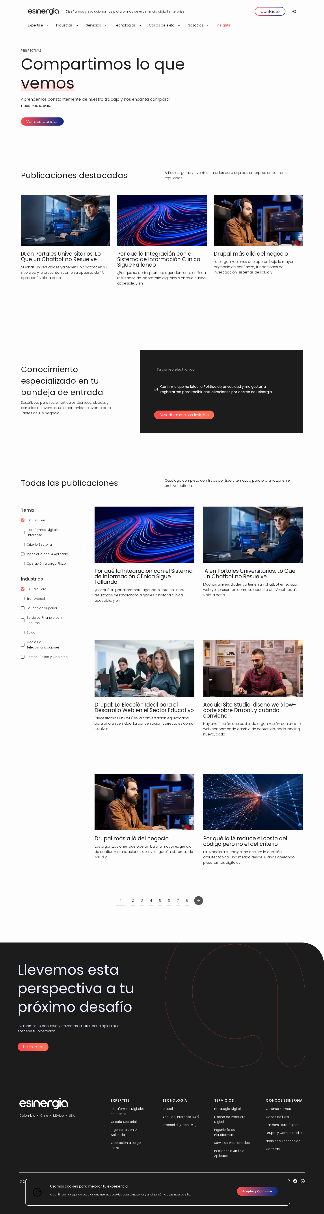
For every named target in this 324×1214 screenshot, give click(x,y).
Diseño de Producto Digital (230, 1119)
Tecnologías (125, 25)
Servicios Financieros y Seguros (44, 620)
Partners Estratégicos (282, 1125)
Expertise (35, 25)
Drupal (167, 1109)
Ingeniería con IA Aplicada (47, 554)
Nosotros (195, 25)
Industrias (64, 25)
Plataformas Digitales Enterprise (43, 532)
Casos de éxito (162, 25)
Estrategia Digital (227, 1109)
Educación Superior (42, 608)
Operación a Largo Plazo (46, 563)
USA (72, 1115)
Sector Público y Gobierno (47, 657)
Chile (44, 1115)
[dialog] (157, 1192)
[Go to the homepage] (43, 11)
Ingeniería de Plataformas (224, 1132)
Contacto (270, 11)
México (58, 1115)
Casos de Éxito (277, 1117)
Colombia (27, 1115)
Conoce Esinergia (284, 1100)
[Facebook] (295, 1181)
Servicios (93, 25)
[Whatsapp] (303, 1181)
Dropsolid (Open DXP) (179, 1125)
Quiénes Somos (278, 1109)
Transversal (36, 598)
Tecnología (174, 1100)
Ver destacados (42, 121)
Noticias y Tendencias (283, 1141)
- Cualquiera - (38, 520)
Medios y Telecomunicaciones (43, 645)
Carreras (273, 1149)
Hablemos (33, 1047)
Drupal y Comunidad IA (284, 1133)
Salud (31, 632)
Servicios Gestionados (232, 1142)
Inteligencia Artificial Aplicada (229, 1153)
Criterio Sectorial (39, 544)
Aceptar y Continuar (257, 1191)
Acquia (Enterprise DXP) (180, 1117)
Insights (223, 25)
